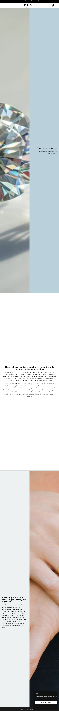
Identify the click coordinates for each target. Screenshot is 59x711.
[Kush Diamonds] (29, 6)
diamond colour (25, 376)
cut (34, 376)
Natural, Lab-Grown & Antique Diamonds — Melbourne (29, 1)
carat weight (44, 376)
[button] (53, 6)
